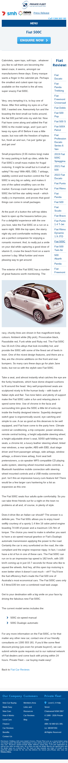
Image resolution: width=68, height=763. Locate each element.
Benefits (6, 732)
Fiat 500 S (60, 121)
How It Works (8, 715)
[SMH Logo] (9, 14)
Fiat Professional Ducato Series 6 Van (61, 142)
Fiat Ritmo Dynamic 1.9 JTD (60, 233)
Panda (58, 263)
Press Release (41, 13)
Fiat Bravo (60, 215)
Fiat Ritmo (60, 188)
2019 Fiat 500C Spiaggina (59, 158)
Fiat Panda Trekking (59, 87)
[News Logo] (24, 14)
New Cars (7, 711)
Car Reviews (8, 728)
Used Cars (7, 720)
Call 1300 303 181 (57, 18)
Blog (25, 720)
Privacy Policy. (6, 752)
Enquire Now (34, 40)
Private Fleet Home (34, 5)
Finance (6, 724)
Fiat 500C (59, 241)
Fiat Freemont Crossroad (60, 99)
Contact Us (7, 736)
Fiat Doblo (60, 107)
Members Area (30, 703)
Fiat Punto (60, 183)
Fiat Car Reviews (20, 669)
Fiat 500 (58, 202)
